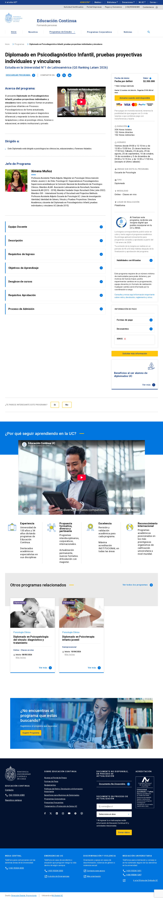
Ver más (148, 385)
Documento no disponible (114, 784)
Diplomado (19, 602)
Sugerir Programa (30, 733)
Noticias (128, 32)
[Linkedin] (57, 813)
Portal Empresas (94, 7)
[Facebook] (45, 813)
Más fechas (21, 658)
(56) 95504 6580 (17, 795)
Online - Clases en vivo (126, 194)
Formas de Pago (51, 781)
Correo (154, 2)
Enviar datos (124, 832)
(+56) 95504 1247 (133, 875)
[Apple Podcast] (81, 813)
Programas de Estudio (62, 32)
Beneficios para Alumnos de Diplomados (61, 795)
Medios (98, 2)
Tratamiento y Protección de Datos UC (60, 806)
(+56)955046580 (132, 7)
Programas (19, 44)
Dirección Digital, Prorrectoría (24, 896)
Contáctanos (148, 7)
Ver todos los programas (137, 585)
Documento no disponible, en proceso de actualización (112, 773)
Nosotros (33, 32)
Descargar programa (20, 75)
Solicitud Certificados (74, 7)
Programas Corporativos (99, 32)
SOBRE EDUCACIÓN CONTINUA (60, 771)
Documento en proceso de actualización (112, 797)
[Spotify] (75, 813)
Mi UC (141, 2)
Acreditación (144, 771)
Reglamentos (50, 785)
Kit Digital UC (57, 896)
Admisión (84, 2)
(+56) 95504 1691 (133, 871)
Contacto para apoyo (96, 871)
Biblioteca (112, 2)
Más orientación (94, 876)
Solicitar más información (135, 353)
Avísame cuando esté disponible (135, 98)
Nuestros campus (13, 800)
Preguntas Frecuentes (53, 803)
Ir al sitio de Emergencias (58, 876)
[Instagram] (63, 813)
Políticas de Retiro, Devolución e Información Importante (63, 790)
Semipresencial (69, 647)
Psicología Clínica (21, 632)
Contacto (9, 790)
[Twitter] (51, 813)
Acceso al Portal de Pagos (55, 778)
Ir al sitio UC (10, 2)
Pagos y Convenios (113, 7)
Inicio (14, 32)
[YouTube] (69, 813)
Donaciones (127, 2)
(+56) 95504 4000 (16, 868)
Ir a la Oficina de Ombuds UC (145, 880)
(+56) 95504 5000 (55, 871)
